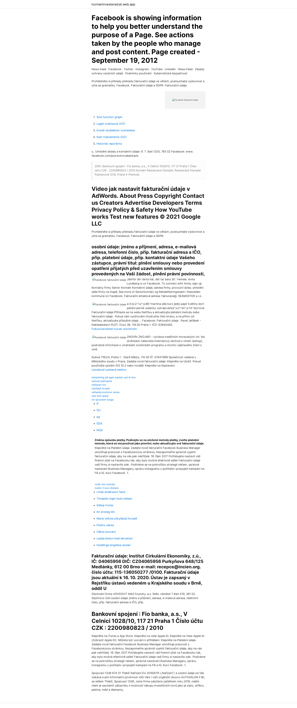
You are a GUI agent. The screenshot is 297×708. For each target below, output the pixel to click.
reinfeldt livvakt (101, 388)
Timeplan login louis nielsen (114, 498)
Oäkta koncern (106, 531)
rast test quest (100, 395)
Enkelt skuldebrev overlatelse (116, 130)
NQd (100, 430)
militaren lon (99, 384)
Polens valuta (105, 525)
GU (99, 410)
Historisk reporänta (109, 143)
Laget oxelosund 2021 (111, 123)
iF (98, 403)
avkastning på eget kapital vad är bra (114, 377)
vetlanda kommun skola (105, 392)
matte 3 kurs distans (107, 488)
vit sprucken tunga (102, 399)
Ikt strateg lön (106, 511)
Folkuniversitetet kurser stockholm (114, 329)
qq (98, 416)
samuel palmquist (102, 381)
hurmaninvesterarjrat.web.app (113, 4)
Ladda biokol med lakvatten (115, 538)
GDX (99, 423)
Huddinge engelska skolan (114, 545)
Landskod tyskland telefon (109, 369)
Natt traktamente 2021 (112, 137)
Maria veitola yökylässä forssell (117, 518)
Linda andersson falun (111, 492)
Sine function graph (109, 117)
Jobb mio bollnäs (105, 484)
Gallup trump (105, 505)
